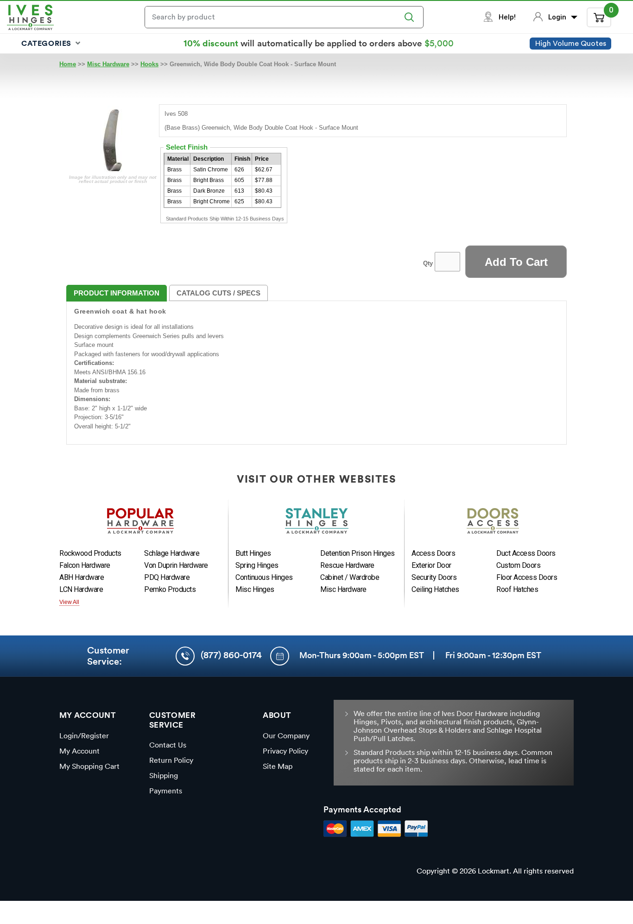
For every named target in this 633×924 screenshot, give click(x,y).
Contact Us (167, 744)
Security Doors (433, 577)
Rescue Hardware (347, 565)
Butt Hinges (253, 553)
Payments (165, 790)
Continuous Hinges (264, 577)
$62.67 (263, 169)
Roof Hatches (517, 589)
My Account (79, 750)
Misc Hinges (254, 589)
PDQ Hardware (167, 577)
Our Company (286, 735)
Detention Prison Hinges (357, 553)
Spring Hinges (257, 565)
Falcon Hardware (84, 565)
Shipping (163, 775)
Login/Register (84, 735)
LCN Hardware (81, 589)
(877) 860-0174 (231, 655)
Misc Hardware (108, 64)
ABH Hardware (81, 577)
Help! (507, 17)
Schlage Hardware (171, 553)
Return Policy (171, 760)
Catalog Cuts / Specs (218, 293)
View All (69, 602)
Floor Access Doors (526, 577)
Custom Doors (518, 565)
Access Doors (433, 553)
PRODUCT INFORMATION (116, 293)
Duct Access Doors (526, 553)
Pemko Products (170, 589)
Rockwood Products (90, 553)
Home (67, 64)
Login (558, 17)
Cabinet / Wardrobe (349, 577)
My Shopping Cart (89, 766)
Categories (47, 43)
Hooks (149, 64)
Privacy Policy (285, 750)
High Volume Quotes (570, 43)
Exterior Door (431, 565)
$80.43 (263, 191)
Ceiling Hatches (435, 589)
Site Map (277, 766)
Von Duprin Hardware (176, 565)
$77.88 (263, 180)
